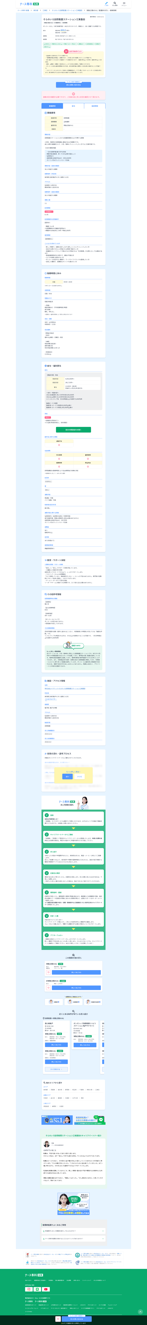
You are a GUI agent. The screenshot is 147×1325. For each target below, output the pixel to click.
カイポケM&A (28, 1311)
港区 (82, 1098)
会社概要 (69, 1280)
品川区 (53, 1098)
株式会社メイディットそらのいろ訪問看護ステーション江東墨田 (65, 688)
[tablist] (74, 106)
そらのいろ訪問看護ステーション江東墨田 (67, 10)
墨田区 (60, 1098)
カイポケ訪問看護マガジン (87, 1308)
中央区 (46, 1098)
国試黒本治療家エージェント (70, 1305)
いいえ (79, 776)
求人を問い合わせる (73, 85)
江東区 (45, 10)
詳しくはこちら (76, 972)
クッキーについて (86, 1280)
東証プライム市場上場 (63, 1254)
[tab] (52, 106)
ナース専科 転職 (23, 10)
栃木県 (60, 1090)
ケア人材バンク (44, 1308)
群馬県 (67, 1090)
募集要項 (52, 106)
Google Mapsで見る (50, 699)
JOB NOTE (83, 1305)
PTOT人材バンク (92, 1305)
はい (67, 776)
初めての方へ (28, 1280)
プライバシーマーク (115, 1262)
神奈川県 (89, 1090)
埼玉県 (74, 1090)
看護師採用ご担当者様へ (40, 1280)
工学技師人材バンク (56, 1305)
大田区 (67, 1098)
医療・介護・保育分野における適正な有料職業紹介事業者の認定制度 (101, 1254)
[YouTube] (46, 1289)
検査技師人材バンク (44, 1305)
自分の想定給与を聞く (74, 429)
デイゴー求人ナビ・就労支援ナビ (59, 1308)
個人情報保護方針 (59, 1280)
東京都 (35, 10)
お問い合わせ (76, 1280)
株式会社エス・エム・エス (50, 1254)
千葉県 (82, 1090)
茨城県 (53, 1090)
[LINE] (37, 1289)
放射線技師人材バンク (30, 1305)
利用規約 (51, 1280)
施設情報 (95, 106)
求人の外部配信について (100, 1280)
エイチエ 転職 (102, 1305)
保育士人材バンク (74, 1308)
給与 (73, 106)
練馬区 (54, 1106)
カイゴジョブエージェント (31, 1308)
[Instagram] (29, 1289)
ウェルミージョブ (112, 1305)
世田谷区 (46, 1106)
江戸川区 (75, 1098)
